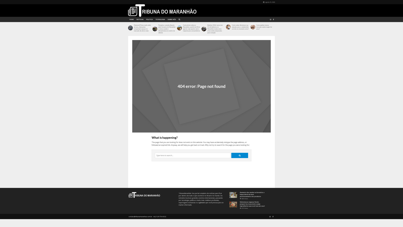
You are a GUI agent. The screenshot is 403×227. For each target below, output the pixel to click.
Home (131, 19)
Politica (149, 19)
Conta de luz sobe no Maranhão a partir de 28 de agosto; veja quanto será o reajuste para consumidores (191, 28)
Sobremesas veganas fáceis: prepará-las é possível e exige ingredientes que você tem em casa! (252, 204)
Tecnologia (160, 19)
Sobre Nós (172, 19)
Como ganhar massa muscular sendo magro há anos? (264, 27)
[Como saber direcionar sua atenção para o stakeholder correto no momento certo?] (228, 27)
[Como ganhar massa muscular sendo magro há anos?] (253, 27)
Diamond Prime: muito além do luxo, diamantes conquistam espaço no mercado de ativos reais (142, 28)
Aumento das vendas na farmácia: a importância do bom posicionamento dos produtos (252, 194)
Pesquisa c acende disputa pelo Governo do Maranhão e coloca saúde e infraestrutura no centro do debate (166, 29)
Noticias (140, 19)
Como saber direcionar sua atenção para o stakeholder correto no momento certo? (240, 27)
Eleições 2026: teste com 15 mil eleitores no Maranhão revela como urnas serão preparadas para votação (215, 29)
